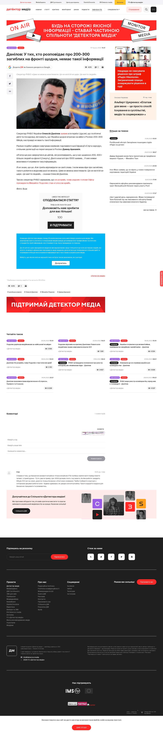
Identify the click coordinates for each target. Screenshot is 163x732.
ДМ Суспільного (55, 2)
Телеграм (71, 591)
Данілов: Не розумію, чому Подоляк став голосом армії (29, 363)
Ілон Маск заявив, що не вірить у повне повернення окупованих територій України (132, 171)
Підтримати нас (44, 602)
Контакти (41, 599)
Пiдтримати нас (146, 582)
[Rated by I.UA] (91, 705)
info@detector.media (31, 657)
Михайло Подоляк (48, 292)
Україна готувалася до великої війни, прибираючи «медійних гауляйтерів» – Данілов (130, 345)
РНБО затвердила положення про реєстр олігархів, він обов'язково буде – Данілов (80, 364)
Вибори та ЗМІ (12, 610)
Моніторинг (66, 9)
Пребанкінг (11, 596)
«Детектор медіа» (98, 276)
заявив (64, 133)
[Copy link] (10, 91)
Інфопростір (97, 9)
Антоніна (120, 2)
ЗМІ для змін (12, 594)
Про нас (42, 582)
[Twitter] (10, 84)
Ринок (76, 9)
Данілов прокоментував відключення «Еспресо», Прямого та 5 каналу (27, 382)
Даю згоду (81, 727)
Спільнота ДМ (21, 511)
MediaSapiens (40, 2)
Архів (40, 610)
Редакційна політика (46, 586)
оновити (100, 429)
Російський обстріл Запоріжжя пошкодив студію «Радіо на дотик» (131, 143)
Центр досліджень (72, 2)
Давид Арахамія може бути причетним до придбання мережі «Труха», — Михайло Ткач (133, 157)
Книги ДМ (42, 594)
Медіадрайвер (12, 599)
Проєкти (11, 582)
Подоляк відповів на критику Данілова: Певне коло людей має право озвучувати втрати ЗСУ (79, 345)
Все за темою (149, 210)
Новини (39, 9)
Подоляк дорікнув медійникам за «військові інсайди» (29, 344)
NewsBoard (11, 602)
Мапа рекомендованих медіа (18, 620)
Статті (47, 9)
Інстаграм (71, 594)
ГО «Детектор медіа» (135, 2)
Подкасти (85, 9)
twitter (69, 589)
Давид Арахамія (64, 292)
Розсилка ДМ (43, 607)
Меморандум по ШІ (45, 591)
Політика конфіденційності (48, 589)
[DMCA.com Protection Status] (72, 705)
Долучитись (60, 263)
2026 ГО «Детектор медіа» (34, 660)
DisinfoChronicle (89, 2)
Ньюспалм (11, 623)
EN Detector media (106, 2)
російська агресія (15, 292)
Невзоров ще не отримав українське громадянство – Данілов (130, 364)
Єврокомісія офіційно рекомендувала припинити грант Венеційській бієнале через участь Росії (131, 184)
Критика (55, 9)
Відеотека (11, 607)
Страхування (134, 9)
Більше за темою (119, 131)
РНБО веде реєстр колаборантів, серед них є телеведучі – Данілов (133, 382)
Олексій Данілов (31, 292)
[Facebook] (10, 76)
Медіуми (10, 625)
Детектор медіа (25, 2)
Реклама (41, 596)
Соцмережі (73, 582)
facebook (70, 586)
